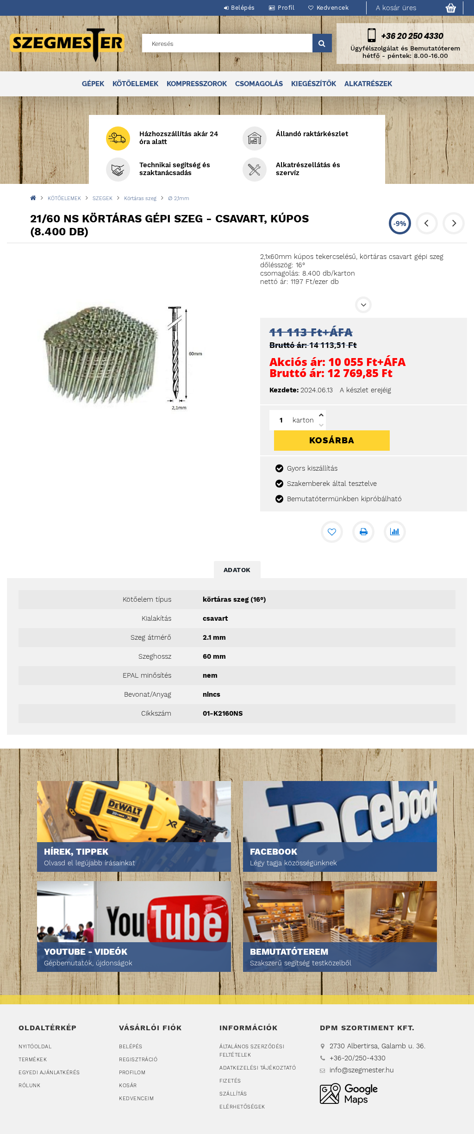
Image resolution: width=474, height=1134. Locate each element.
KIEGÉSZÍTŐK (313, 84)
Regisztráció (138, 1060)
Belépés (243, 7)
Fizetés (230, 1081)
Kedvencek (333, 7)
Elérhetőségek (242, 1107)
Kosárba (332, 440)
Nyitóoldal (35, 1047)
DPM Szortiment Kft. (349, 1094)
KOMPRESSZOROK (197, 84)
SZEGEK (102, 198)
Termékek (33, 1060)
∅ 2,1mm (178, 198)
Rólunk (29, 1086)
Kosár (128, 1086)
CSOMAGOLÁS (259, 84)
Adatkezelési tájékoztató (257, 1068)
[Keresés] (322, 43)
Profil (286, 7)
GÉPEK (93, 84)
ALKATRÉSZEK (368, 84)
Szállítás (233, 1094)
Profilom (132, 1073)
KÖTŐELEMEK (135, 84)
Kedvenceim (136, 1099)
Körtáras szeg (140, 198)
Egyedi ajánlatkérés (49, 1073)
